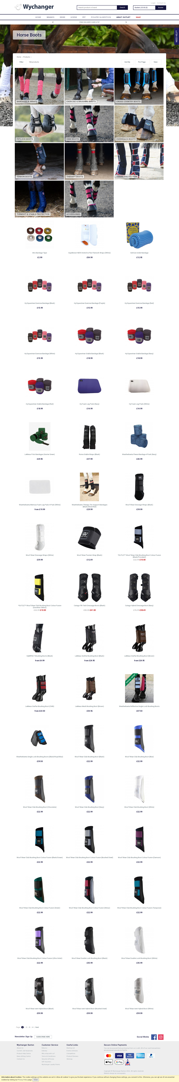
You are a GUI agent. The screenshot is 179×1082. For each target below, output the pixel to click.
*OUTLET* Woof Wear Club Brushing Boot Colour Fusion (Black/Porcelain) (139, 556)
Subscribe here (43, 1037)
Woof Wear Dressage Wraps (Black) (139, 505)
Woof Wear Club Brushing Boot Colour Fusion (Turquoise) (139, 908)
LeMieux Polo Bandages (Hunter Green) (40, 454)
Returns (44, 1048)
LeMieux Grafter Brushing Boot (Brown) (139, 656)
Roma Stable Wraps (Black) (89, 454)
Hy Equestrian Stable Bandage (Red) (40, 404)
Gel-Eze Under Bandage (139, 253)
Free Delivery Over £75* (89, 22)
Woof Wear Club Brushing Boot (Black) (89, 757)
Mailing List (71, 1048)
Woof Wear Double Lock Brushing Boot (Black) (89, 958)
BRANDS (50, 17)
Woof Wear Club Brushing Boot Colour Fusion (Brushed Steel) (89, 857)
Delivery (44, 1051)
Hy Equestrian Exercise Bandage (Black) (40, 303)
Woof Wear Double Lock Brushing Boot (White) (139, 958)
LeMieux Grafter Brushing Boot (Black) (89, 656)
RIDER (62, 17)
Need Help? (176, 36)
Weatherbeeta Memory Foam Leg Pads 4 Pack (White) (40, 505)
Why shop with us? (48, 1053)
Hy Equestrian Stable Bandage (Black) (89, 354)
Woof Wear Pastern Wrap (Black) (89, 555)
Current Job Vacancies (25, 1051)
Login (153, 3)
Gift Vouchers (46, 1062)
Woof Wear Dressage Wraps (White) (40, 555)
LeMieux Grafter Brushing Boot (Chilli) (39, 706)
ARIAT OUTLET (123, 17)
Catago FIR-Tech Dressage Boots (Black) (89, 606)
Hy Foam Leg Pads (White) (139, 404)
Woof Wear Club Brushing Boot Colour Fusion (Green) (39, 908)
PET (84, 17)
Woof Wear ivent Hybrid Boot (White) (139, 1009)
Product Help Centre (24, 1053)
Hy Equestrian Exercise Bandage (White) (40, 354)
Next (37, 1027)
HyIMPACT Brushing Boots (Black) (40, 656)
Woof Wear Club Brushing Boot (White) (139, 807)
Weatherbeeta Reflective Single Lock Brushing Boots (139, 706)
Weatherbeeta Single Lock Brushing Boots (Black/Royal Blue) (39, 757)
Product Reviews (72, 1056)
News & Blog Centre (24, 1056)
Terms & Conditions (48, 1056)
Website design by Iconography (114, 1073)
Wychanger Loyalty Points (51, 1064)
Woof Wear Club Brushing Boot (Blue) (139, 757)
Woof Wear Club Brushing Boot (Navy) (89, 807)
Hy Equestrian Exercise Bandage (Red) (139, 303)
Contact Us (161, 3)
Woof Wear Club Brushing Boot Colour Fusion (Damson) (139, 857)
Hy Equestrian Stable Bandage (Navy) (139, 354)
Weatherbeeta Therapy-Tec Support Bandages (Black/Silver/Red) (89, 506)
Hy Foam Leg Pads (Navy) (89, 404)
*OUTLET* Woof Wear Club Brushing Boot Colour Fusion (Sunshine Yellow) (39, 606)
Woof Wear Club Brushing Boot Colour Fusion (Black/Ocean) (40, 857)
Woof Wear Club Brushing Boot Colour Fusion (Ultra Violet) (39, 958)
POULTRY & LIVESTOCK (101, 17)
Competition (71, 1053)
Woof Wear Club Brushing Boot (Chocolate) (39, 807)
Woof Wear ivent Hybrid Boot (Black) (40, 1009)
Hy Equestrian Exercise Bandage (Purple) (89, 303)
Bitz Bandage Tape (39, 253)
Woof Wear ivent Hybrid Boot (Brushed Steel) (89, 1009)
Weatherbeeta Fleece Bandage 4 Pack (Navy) (139, 454)
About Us (20, 1048)
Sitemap (69, 1059)
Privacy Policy (23, 1080)
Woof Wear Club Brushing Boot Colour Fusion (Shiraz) (89, 908)
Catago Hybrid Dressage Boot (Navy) (139, 606)
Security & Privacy (48, 1059)
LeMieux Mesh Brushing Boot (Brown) (89, 706)
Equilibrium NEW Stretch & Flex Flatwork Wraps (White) (90, 253)
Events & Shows (72, 1051)
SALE (138, 17)
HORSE (74, 17)
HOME (38, 17)
